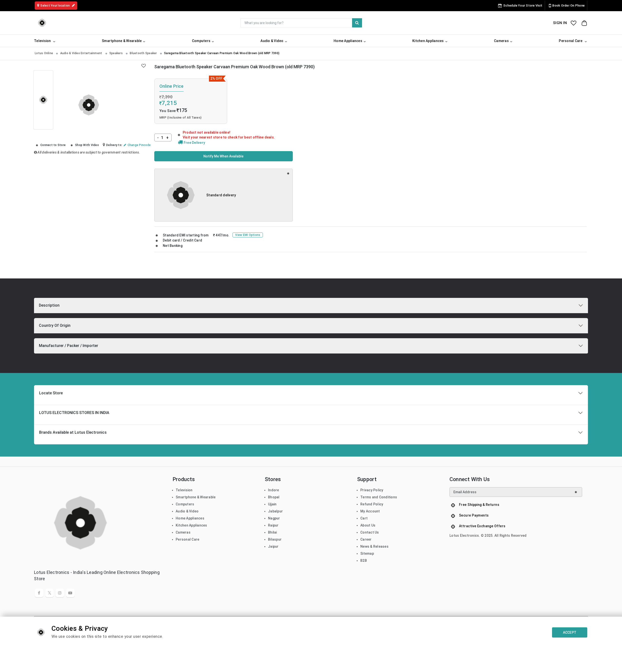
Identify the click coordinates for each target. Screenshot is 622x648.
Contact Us (369, 532)
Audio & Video (187, 511)
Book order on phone (568, 5)
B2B (363, 560)
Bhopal (274, 497)
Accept (570, 632)
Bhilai (272, 532)
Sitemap (367, 553)
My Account (370, 511)
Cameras (183, 532)
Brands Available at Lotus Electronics (73, 432)
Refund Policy (371, 504)
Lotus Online (44, 53)
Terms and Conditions (378, 497)
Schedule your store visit (522, 5)
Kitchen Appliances (191, 525)
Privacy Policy (371, 490)
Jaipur (273, 546)
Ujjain (272, 504)
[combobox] (301, 22)
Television (184, 490)
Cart (364, 518)
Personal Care (187, 539)
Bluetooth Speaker (144, 53)
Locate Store (51, 393)
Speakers (116, 53)
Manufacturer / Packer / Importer (68, 345)
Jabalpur (275, 511)
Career (366, 539)
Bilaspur (275, 539)
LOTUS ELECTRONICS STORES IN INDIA (74, 412)
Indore (273, 490)
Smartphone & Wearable (196, 497)
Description (49, 305)
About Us (367, 525)
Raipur (273, 525)
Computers (185, 504)
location (55, 5)
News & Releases (374, 546)
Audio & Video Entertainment (81, 53)
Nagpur (274, 518)
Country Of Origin (54, 325)
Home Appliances (190, 518)
